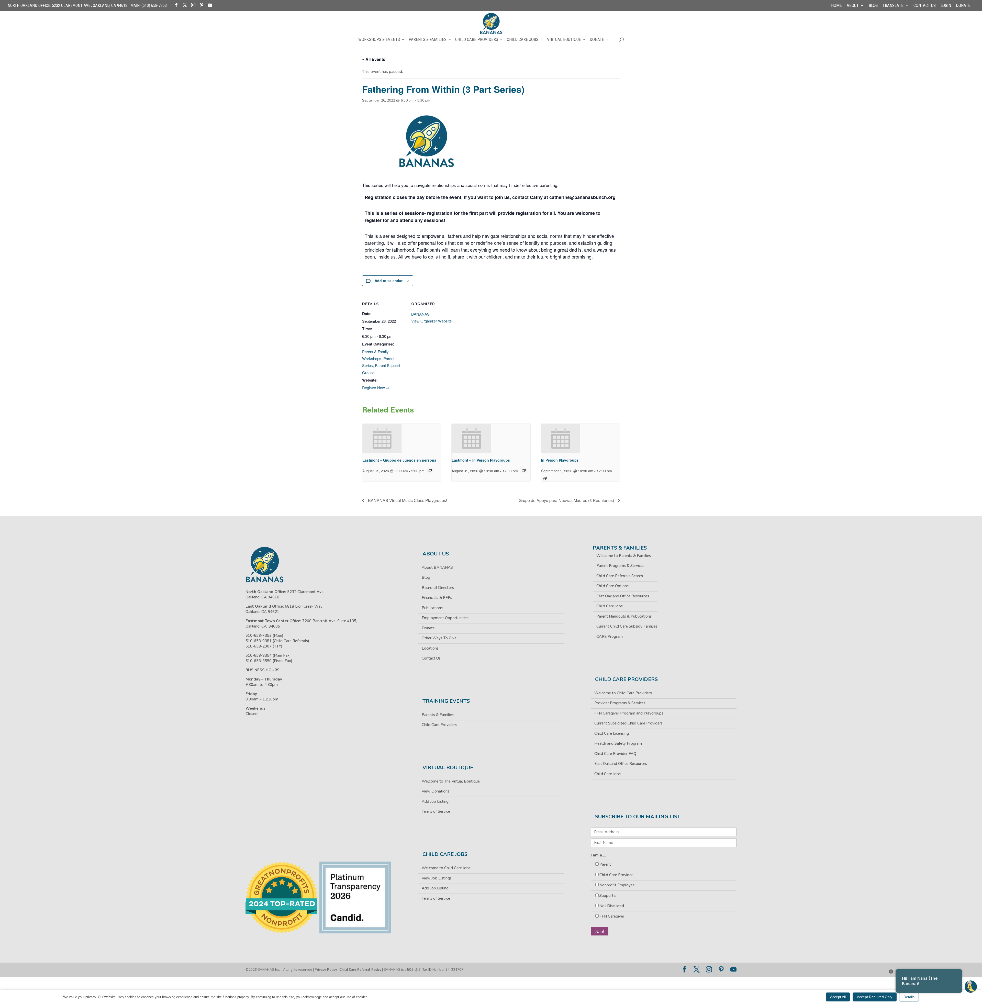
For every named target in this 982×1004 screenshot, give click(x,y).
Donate (963, 5)
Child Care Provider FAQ (615, 753)
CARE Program (609, 636)
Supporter (608, 895)
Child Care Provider (616, 874)
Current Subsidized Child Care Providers (628, 723)
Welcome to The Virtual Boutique (451, 781)
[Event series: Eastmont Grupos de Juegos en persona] (430, 470)
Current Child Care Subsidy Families (626, 626)
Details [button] (908, 997)
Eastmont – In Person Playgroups (481, 460)
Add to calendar (389, 280)
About (853, 5)
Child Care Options (612, 585)
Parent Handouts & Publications (624, 616)
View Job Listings (437, 878)
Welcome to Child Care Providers (623, 693)
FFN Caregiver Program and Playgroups (628, 713)
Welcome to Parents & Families (623, 555)
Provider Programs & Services (619, 703)
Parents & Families (428, 40)
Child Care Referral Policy (360, 969)
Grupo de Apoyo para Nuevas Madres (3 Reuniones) (567, 500)
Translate (893, 5)
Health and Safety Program (618, 743)
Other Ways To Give (439, 638)
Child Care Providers (476, 40)
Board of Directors (438, 587)
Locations (430, 648)
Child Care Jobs (522, 40)
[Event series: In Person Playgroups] (545, 478)
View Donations (435, 791)
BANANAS (420, 314)
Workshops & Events (379, 40)
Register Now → (376, 387)
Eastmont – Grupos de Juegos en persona (399, 460)
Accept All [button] (838, 997)
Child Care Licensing (611, 733)
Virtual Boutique (564, 40)
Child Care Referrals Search (619, 575)
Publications (432, 607)
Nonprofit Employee (617, 885)
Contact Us (924, 5)
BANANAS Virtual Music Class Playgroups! (407, 500)
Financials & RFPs (437, 597)
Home (836, 5)
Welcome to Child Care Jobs (446, 868)
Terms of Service (436, 811)
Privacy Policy (326, 969)
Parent (605, 864)
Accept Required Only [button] (874, 997)
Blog (873, 5)
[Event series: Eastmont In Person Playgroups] (524, 470)
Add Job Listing (435, 801)
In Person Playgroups (560, 460)
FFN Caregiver (611, 916)
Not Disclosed (611, 905)
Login (946, 5)
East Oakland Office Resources (622, 596)
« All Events (373, 59)
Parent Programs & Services (620, 565)
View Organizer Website (431, 320)
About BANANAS (437, 567)
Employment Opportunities (445, 617)
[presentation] (382, 438)
